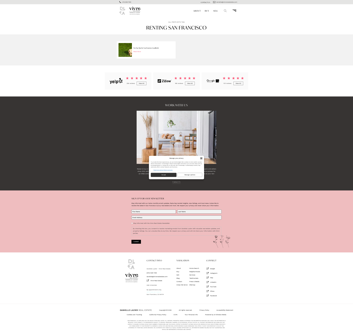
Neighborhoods (194, 271)
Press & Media (194, 281)
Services (192, 275)
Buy (207, 10)
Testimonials (193, 278)
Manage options (189, 175)
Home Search (194, 268)
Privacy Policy (204, 310)
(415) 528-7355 (152, 273)
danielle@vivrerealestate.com (157, 276)
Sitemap (192, 285)
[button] (201, 158)
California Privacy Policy (157, 314)
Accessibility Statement (224, 310)
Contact (179, 281)
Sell (215, 10)
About (197, 10)
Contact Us (205, 2)
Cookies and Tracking (134, 314)
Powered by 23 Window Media (215, 314)
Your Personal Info (191, 314)
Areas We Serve (182, 285)
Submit (136, 241)
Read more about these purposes (163, 170)
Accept (164, 175)
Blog (178, 278)
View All (141, 83)
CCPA (175, 314)
